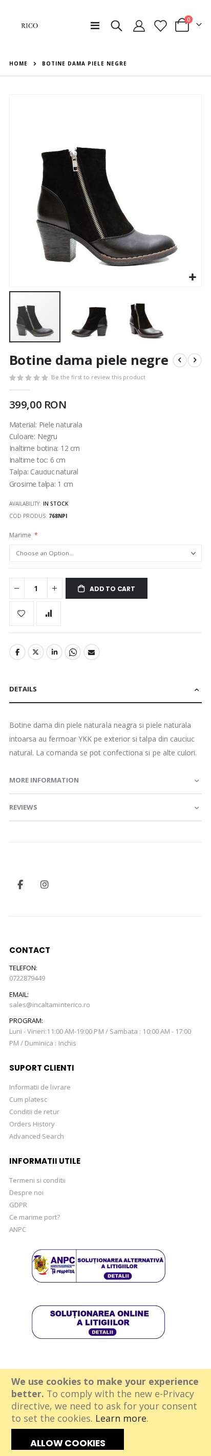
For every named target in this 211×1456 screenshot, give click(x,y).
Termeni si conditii (37, 1180)
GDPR (18, 1204)
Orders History (32, 1123)
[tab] (105, 689)
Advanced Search (37, 1136)
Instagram (44, 884)
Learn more (120, 1418)
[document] (106, 1412)
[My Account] (139, 25)
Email (91, 652)
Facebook (17, 652)
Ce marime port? (34, 1217)
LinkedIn (54, 652)
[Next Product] (194, 360)
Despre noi (26, 1192)
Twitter (36, 652)
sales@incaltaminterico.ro (50, 1004)
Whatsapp (73, 652)
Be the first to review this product (98, 377)
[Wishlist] (160, 25)
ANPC (17, 1229)
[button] (192, 278)
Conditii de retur (34, 1111)
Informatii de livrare (40, 1087)
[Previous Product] (180, 360)
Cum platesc (28, 1099)
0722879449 (27, 978)
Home (18, 63)
